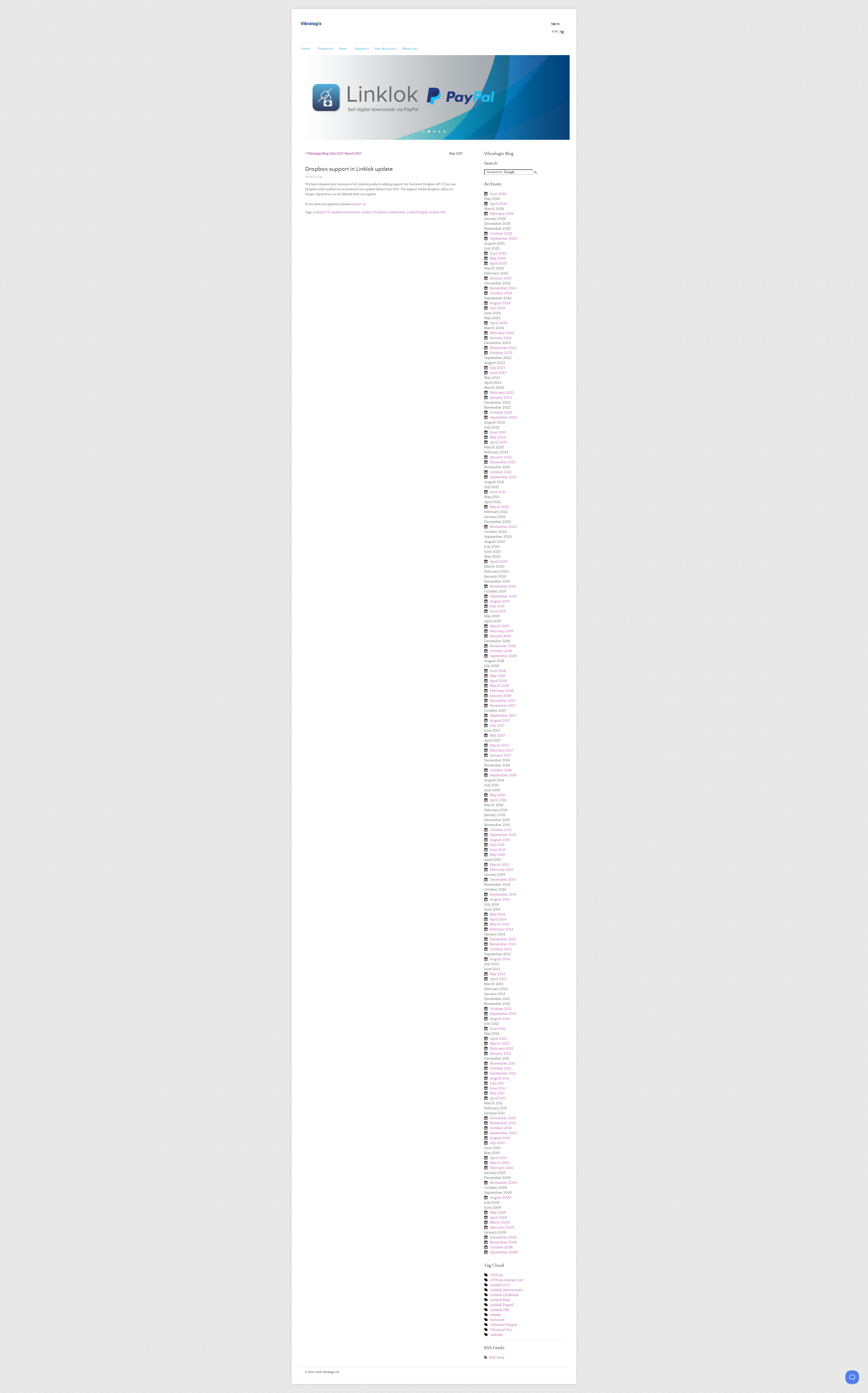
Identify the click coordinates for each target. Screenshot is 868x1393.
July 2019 (497, 606)
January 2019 (500, 636)
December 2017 (502, 701)
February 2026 (502, 214)
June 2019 (498, 611)
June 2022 (498, 432)
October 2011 (500, 1068)
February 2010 (502, 1168)
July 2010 (497, 1143)
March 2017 (353, 153)
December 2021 (503, 462)
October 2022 (501, 412)
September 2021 (503, 477)
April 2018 (498, 681)
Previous (313, 101)
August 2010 (500, 1138)
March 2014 (499, 924)
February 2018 (501, 691)
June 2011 (497, 1088)
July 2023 (497, 368)
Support (360, 49)
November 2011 (502, 1063)
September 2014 (503, 894)
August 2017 (500, 721)
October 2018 (501, 651)
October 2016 (501, 770)
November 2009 (503, 1183)
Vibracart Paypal (503, 1325)
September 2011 (503, 1073)
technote (497, 1320)
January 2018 (500, 696)
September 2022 (503, 417)
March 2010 (499, 1163)
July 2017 (336, 153)
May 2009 (498, 1212)
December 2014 (502, 880)
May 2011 (497, 1093)
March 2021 (499, 507)
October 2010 (501, 1128)
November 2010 (503, 1123)
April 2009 (498, 1217)
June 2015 (498, 850)
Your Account (384, 49)
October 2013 (501, 949)
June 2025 (498, 253)
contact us (358, 204)
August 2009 (500, 1198)
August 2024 (500, 303)
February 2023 (502, 393)
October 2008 (501, 1247)
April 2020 (498, 562)
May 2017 (497, 735)
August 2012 (500, 1019)
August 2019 (500, 601)
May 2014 (497, 914)
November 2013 (503, 944)
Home (305, 49)
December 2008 (503, 1237)
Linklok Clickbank (374, 212)
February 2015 (501, 870)
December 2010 (503, 1118)
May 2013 (497, 974)
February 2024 (502, 333)
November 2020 (503, 527)
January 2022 (501, 457)
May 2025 (498, 258)
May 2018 (497, 676)
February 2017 (501, 750)
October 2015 (501, 830)
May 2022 (498, 437)
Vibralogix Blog (317, 153)
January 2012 (500, 1053)
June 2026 (498, 194)
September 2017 (503, 716)
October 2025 (501, 234)
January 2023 (501, 398)
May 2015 (497, 855)
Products (324, 49)
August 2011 (499, 1078)
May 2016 (497, 795)
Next (554, 101)
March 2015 (499, 865)
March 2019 (499, 626)
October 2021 (501, 472)
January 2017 (500, 755)
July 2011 (497, 1083)
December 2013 (503, 939)
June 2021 (498, 492)
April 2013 (498, 979)
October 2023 (501, 353)
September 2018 (503, 656)
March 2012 (499, 1044)
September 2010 (503, 1133)
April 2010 (498, 1158)
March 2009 (500, 1222)
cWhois (496, 1275)
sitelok (495, 1315)
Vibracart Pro (501, 1330)
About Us (409, 49)
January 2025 (501, 278)
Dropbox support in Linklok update (349, 169)
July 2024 (497, 308)
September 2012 (503, 1014)
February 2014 (501, 929)
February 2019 (501, 631)
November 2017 (503, 706)
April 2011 (498, 1098)
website (496, 1335)
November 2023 (503, 348)
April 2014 (498, 919)
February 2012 (501, 1049)
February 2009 (502, 1227)
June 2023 (498, 373)
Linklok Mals (397, 212)
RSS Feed (496, 1358)
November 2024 (503, 288)
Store (343, 49)
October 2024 (501, 293)
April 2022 (498, 442)
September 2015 (503, 835)
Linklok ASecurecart (346, 212)
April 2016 (498, 800)
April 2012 (498, 1039)
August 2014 (500, 899)
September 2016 (503, 775)
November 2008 (503, 1242)
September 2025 (503, 238)
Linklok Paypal (417, 212)
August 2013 (500, 959)
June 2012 (498, 1029)
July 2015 (497, 845)
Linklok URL (437, 212)
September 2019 (503, 596)
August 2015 (500, 840)
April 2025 (498, 263)
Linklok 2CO (321, 212)
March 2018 (499, 686)
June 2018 (498, 671)
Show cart (562, 32)
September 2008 (503, 1252)
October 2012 (501, 1009)
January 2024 (501, 338)
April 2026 (498, 204)
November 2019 (503, 586)
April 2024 (498, 323)
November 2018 (503, 646)
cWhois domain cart (507, 1280)
